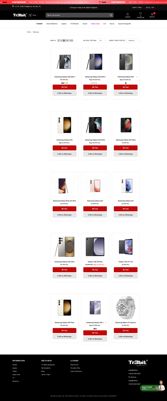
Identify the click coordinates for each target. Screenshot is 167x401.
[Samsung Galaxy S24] (126, 62)
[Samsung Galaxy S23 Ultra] (95, 62)
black (62, 83)
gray (67, 83)
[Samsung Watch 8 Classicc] (126, 308)
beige (93, 83)
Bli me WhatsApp (65, 93)
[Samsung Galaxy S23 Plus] (64, 308)
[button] (58, 40)
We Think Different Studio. (71, 396)
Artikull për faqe (89, 40)
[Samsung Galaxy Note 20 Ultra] (64, 186)
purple (64, 83)
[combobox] (77, 15)
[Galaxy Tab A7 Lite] (126, 247)
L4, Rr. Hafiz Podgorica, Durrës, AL (28, 6)
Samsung (36, 32)
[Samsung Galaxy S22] (95, 186)
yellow (65, 83)
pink (96, 83)
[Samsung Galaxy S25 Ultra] (64, 247)
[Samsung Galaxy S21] (126, 186)
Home (29, 32)
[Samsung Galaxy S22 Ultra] (95, 125)
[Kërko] (80, 15)
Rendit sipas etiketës (117, 40)
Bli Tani (64, 87)
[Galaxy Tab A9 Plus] (95, 247)
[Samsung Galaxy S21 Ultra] (126, 125)
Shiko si (53, 40)
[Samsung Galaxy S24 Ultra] (64, 62)
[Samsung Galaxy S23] (64, 125)
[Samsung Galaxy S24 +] (95, 308)
